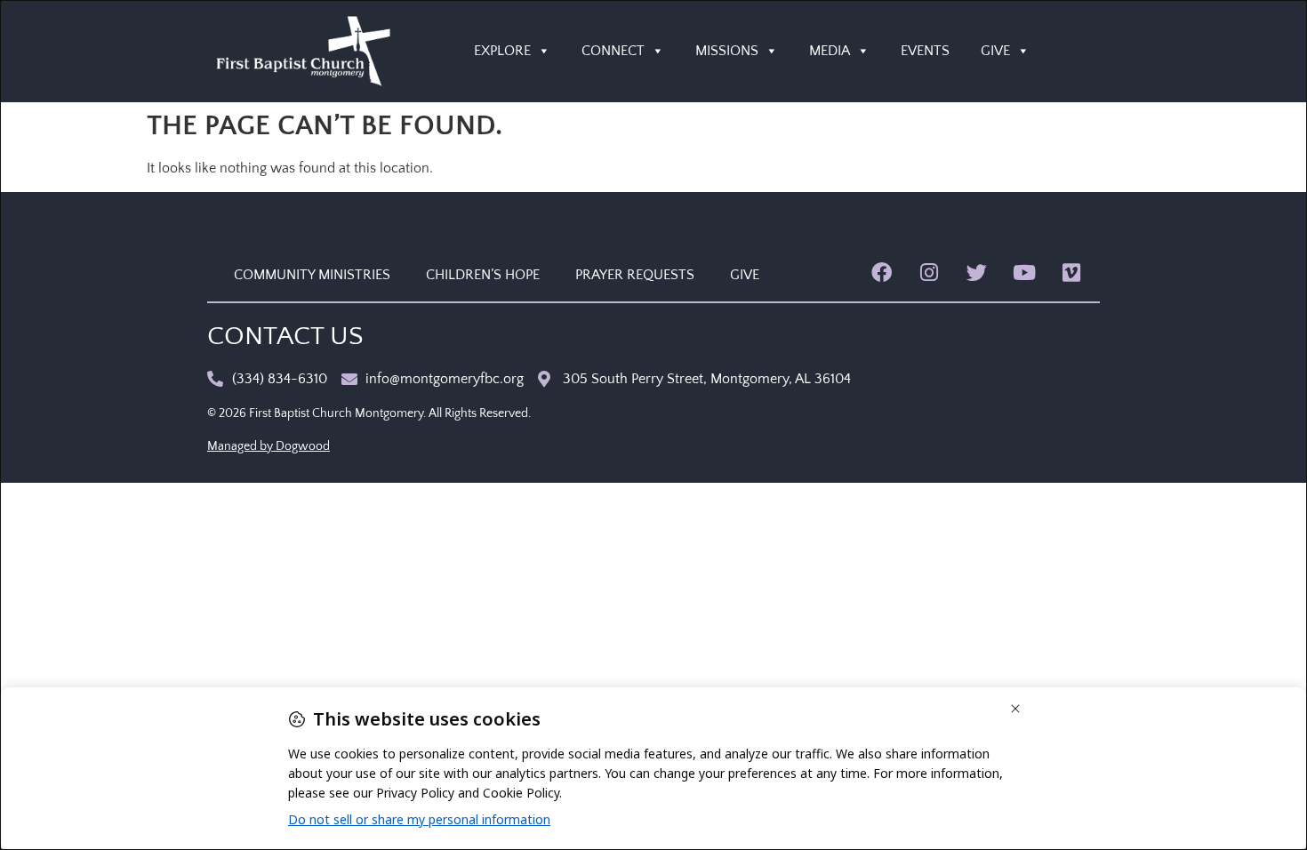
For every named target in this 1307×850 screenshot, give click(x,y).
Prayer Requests (634, 275)
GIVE (995, 51)
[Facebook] (881, 272)
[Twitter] (976, 272)
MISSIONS (726, 51)
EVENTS (925, 51)
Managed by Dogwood (268, 446)
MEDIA (829, 51)
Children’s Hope (483, 275)
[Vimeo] (1072, 272)
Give (744, 275)
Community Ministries (312, 275)
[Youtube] (1024, 272)
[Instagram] (928, 272)
